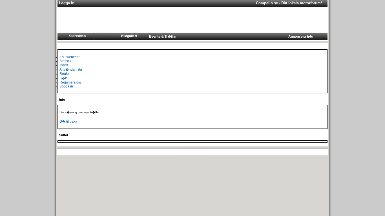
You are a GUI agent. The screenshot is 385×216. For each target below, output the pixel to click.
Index (63, 65)
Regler (64, 74)
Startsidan (77, 36)
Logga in (66, 86)
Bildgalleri (129, 36)
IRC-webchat (69, 57)
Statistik (65, 61)
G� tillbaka (68, 121)
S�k (63, 78)
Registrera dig (70, 82)
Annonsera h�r (301, 37)
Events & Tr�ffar (163, 37)
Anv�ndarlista (70, 69)
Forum (103, 36)
